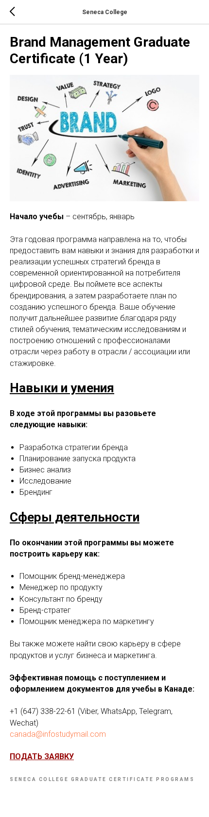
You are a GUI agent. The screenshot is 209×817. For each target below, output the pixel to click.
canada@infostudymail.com (58, 734)
